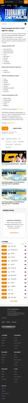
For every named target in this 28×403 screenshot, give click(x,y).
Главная (3, 5)
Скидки (15, 381)
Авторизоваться (14, 232)
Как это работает (17, 359)
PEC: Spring (8, 141)
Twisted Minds (21, 141)
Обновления (4, 354)
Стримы (15, 5)
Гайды (3, 359)
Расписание (4, 379)
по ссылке (19, 109)
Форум (3, 371)
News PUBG (4, 317)
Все (22, 243)
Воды (3, 376)
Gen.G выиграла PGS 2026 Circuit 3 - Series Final (14, 164)
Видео (3, 374)
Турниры (3, 340)
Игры (3, 345)
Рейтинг (8, 322)
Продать (16, 340)
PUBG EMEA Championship (11, 138)
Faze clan (14, 141)
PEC (19, 138)
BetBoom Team (18, 144)
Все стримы (14, 301)
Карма (3, 322)
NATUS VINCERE (9, 144)
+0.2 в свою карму (10, 133)
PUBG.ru (9, 312)
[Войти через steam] (26, 2)
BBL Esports (8, 147)
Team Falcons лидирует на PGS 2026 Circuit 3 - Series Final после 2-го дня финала (13, 183)
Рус (25, 243)
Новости (9, 5)
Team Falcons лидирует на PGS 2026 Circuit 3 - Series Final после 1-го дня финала (13, 202)
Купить (15, 354)
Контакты (14, 322)
